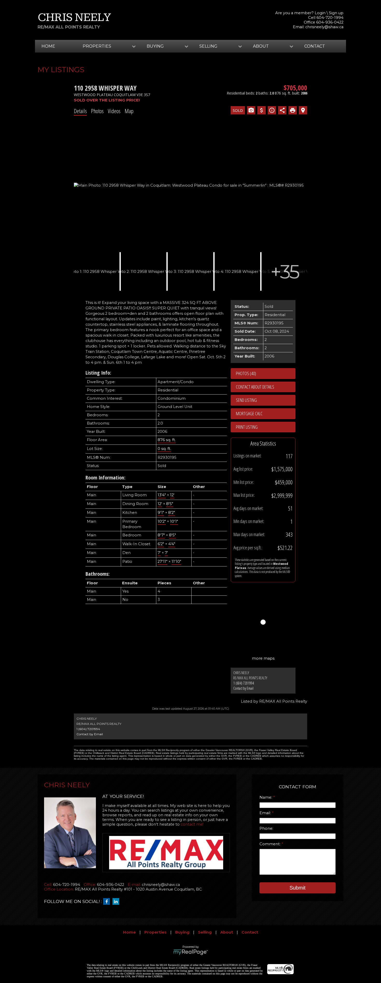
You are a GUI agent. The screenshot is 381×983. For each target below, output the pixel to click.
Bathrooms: (98, 573)
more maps (263, 658)
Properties (155, 932)
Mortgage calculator (265, 413)
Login (320, 13)
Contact (314, 46)
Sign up (336, 13)
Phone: (266, 828)
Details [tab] (80, 111)
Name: (266, 797)
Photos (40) (246, 373)
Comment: (270, 844)
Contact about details (255, 387)
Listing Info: (98, 372)
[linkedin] (117, 901)
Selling (205, 932)
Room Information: (105, 477)
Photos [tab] (97, 111)
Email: (265, 813)
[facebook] (107, 901)
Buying (182, 932)
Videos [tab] (114, 111)
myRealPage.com (190, 952)
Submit (298, 888)
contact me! (192, 824)
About (226, 932)
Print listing (247, 427)
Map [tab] (129, 111)
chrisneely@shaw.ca (324, 27)
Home (48, 46)
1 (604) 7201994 (243, 683)
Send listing (246, 400)
